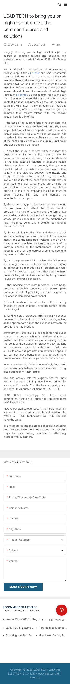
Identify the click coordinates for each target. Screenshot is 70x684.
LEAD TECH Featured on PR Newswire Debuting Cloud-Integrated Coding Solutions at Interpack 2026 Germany (20, 627)
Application (20, 610)
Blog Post (35, 610)
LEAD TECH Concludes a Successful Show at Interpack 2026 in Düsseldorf (53, 619)
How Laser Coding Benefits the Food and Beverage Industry (53, 635)
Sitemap (35, 677)
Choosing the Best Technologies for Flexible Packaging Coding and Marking (20, 635)
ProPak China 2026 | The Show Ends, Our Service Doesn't (23, 619)
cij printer (34, 72)
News (8, 610)
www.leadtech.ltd (48, 673)
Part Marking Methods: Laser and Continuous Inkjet (53, 627)
